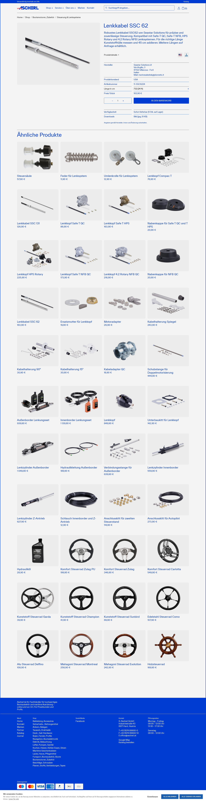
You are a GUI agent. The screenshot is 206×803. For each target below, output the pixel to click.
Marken (81, 8)
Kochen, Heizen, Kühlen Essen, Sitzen (49, 748)
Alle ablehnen (169, 796)
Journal (20, 736)
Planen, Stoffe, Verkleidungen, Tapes (49, 765)
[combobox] (140, 8)
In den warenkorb (161, 100)
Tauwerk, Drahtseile (42, 730)
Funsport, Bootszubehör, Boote (47, 757)
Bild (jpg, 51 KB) (140, 116)
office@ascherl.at (128, 735)
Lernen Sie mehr (14, 799)
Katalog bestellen (126, 742)
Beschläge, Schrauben (43, 762)
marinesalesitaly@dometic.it (151, 75)
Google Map (124, 740)
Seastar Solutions (142, 65)
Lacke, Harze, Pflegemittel (44, 754)
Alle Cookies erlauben (191, 796)
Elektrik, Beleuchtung (42, 742)
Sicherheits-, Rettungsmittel (45, 724)
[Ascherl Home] (28, 8)
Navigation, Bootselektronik (45, 739)
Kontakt (90, 8)
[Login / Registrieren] (179, 8)
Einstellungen (152, 796)
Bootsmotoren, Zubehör (43, 17)
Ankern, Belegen (40, 727)
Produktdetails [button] (110, 55)
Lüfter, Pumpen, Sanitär (43, 745)
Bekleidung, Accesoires (43, 721)
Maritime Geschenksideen (44, 751)
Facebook (80, 721)
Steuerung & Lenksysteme (69, 17)
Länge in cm (109, 89)
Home (20, 17)
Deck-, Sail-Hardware (42, 733)
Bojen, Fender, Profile (42, 736)
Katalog (186, 1)
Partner (20, 730)
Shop (27, 17)
